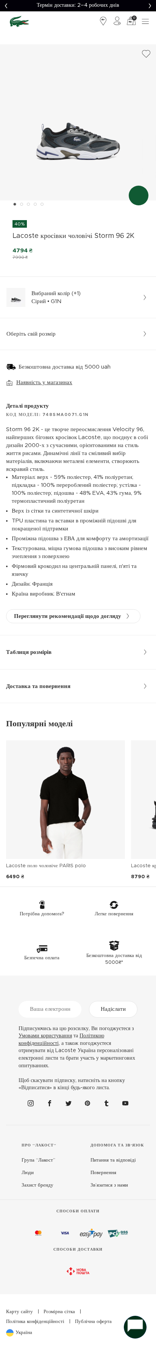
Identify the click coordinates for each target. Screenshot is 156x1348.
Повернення (103, 1172)
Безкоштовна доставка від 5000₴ (78, 5)
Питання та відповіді (113, 1160)
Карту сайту (19, 1311)
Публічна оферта (93, 1321)
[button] (6, 6)
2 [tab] (21, 204)
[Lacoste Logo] (19, 21)
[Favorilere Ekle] (146, 54)
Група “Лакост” (38, 1160)
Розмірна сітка (59, 1311)
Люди (28, 1172)
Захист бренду (37, 1185)
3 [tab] (28, 204)
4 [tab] (35, 204)
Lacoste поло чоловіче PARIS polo (46, 865)
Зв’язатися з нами (109, 1185)
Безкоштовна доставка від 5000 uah (65, 367)
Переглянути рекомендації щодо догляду (67, 616)
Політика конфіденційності (35, 1321)
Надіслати (113, 1009)
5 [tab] (42, 204)
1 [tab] (14, 204)
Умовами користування (45, 1035)
